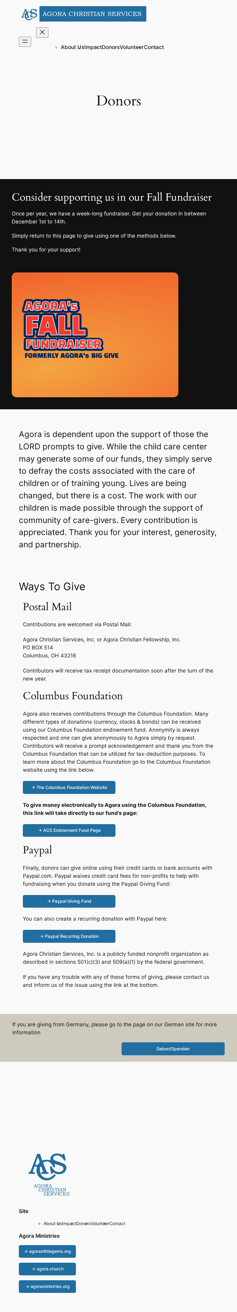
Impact (93, 47)
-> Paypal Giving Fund (69, 901)
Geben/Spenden (172, 1048)
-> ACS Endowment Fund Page (69, 830)
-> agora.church (47, 1268)
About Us (72, 47)
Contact (154, 47)
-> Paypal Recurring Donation (69, 936)
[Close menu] (42, 32)
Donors (111, 47)
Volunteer (132, 47)
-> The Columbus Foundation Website (69, 787)
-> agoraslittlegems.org (47, 1251)
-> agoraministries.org (47, 1286)
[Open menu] (25, 42)
